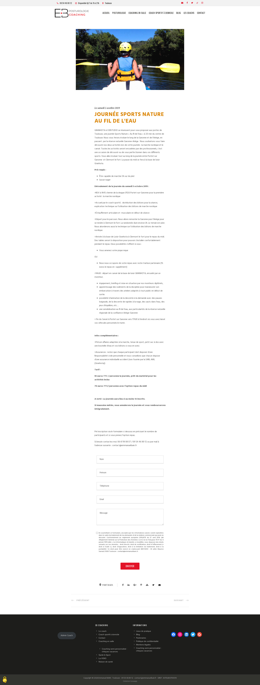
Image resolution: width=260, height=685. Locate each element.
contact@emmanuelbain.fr (124, 445)
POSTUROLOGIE (119, 12)
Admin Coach (67, 635)
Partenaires (141, 638)
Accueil (106, 12)
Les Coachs (189, 12)
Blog (178, 12)
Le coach (102, 631)
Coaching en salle (137, 12)
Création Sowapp (130, 681)
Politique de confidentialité (147, 641)
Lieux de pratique (143, 631)
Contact (201, 12)
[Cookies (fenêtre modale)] (4, 680)
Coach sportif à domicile (161, 12)
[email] (182, 3)
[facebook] (187, 3)
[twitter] (192, 3)
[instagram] (202, 3)
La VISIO (102, 658)
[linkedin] (197, 3)
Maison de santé (106, 662)
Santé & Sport (104, 655)
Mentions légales (143, 645)
